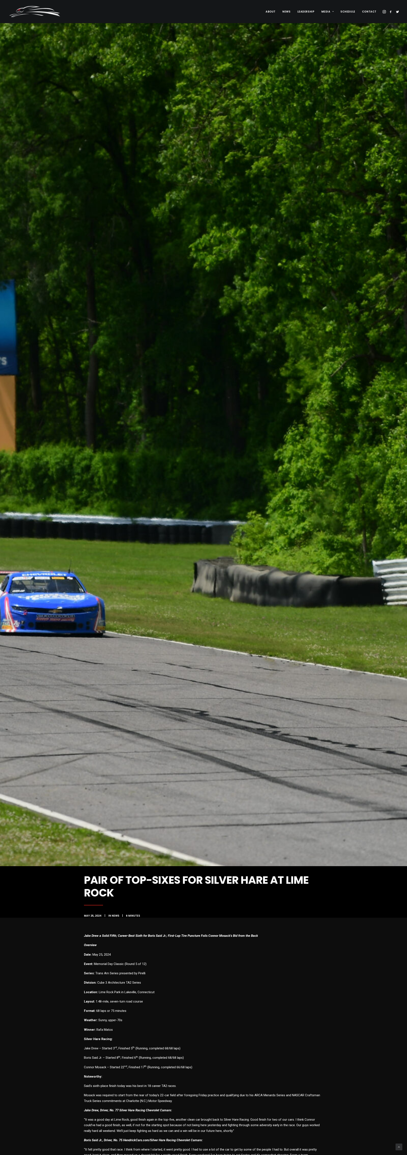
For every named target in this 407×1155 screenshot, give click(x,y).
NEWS (286, 11)
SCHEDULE (347, 11)
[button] (384, 11)
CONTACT (369, 11)
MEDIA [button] (325, 11)
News (115, 915)
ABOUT (271, 11)
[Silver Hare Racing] (36, 11)
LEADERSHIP (306, 11)
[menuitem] (271, 11)
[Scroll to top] (399, 1147)
